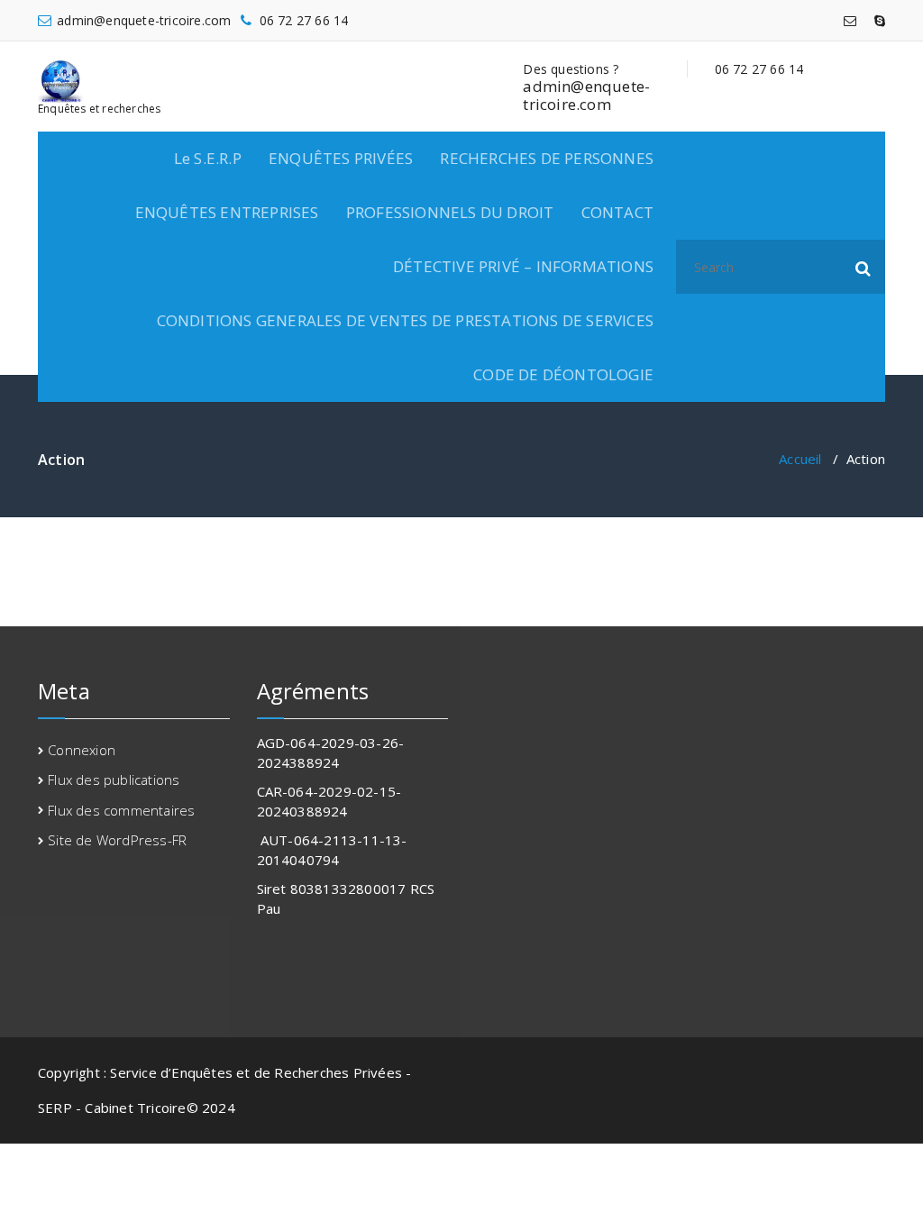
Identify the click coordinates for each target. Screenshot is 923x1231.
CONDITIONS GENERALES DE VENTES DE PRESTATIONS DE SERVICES (405, 320)
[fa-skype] (879, 20)
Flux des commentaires (121, 810)
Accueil (800, 459)
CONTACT (617, 212)
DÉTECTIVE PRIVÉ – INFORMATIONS (523, 266)
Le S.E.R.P (208, 158)
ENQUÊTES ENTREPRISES (227, 212)
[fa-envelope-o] (850, 20)
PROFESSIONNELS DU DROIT (450, 212)
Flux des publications (113, 780)
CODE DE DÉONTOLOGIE (563, 374)
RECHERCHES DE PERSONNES (546, 158)
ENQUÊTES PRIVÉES (341, 158)
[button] (863, 266)
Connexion (81, 750)
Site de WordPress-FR (117, 840)
